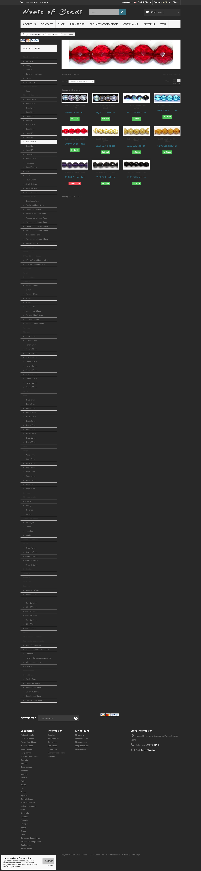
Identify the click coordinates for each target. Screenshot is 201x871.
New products (53, 739)
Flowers (26, 332)
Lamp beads (28, 252)
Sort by (65, 81)
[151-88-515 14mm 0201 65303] (167, 131)
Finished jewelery (30, 57)
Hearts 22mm (30, 438)
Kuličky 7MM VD (32, 692)
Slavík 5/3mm (31, 193)
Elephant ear (28, 671)
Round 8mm (30, 129)
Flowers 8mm (30, 345)
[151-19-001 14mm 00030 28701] (105, 98)
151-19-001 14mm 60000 (167, 106)
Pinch (25, 633)
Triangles (29, 531)
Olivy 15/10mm (31, 611)
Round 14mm (30, 142)
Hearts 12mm (30, 417)
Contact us (126, 2)
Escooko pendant (32, 319)
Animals (26, 328)
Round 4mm (30, 112)
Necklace (29, 61)
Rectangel (29, 510)
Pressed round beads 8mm (36, 222)
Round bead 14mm (32, 235)
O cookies (49, 865)
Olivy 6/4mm (30, 628)
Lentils (28, 535)
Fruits (25, 391)
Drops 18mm (30, 484)
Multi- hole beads (30, 518)
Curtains (28, 666)
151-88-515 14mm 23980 (105, 172)
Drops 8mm (30, 463)
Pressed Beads (29, 197)
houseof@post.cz (148, 750)
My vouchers (80, 749)
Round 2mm (30, 104)
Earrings (28, 66)
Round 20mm (30, 159)
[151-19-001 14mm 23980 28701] (136, 98)
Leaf (25, 446)
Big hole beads (29, 497)
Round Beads (30, 99)
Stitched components (33, 662)
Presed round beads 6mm (35, 214)
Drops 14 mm (30, 476)
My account (82, 730)
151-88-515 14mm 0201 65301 (136, 140)
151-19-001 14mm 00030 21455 (75, 107)
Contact (47, 24)
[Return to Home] (23, 34)
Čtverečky (29, 501)
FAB (27, 171)
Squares (26, 493)
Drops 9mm (30, 468)
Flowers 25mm (31, 383)
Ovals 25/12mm (31, 565)
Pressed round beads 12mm (36, 231)
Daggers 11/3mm (32, 590)
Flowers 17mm (31, 366)
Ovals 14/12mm (31, 556)
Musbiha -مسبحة (31, 82)
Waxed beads (28, 248)
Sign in (176, 2)
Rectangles (29, 523)
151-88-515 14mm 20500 (75, 172)
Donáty (28, 506)
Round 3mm (30, 108)
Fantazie (26, 573)
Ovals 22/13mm (31, 561)
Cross (27, 91)
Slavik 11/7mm (31, 184)
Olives (25, 599)
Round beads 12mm (33, 696)
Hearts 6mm (30, 400)
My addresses (81, 742)
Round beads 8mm (32, 683)
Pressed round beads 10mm (36, 226)
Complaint (130, 24)
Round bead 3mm (32, 201)
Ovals (25, 544)
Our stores (52, 746)
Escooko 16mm (31, 294)
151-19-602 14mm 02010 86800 (105, 140)
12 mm (28, 290)
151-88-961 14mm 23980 (136, 172)
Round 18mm (30, 154)
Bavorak (28, 514)
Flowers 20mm (31, 374)
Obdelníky (27, 569)
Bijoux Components (33, 645)
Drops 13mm (30, 472)
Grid (174, 83)
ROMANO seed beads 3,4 (35, 264)
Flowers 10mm (31, 349)
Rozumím (48, 861)
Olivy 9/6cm (30, 624)
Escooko (26, 281)
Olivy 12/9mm (31, 620)
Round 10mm (30, 133)
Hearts (25, 396)
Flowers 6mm (30, 336)
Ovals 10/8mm (31, 552)
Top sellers (52, 742)
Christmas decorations (32, 637)
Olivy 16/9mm (31, 607)
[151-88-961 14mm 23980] (136, 164)
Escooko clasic (31, 286)
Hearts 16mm (30, 425)
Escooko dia (30, 307)
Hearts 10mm (30, 408)
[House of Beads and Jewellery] (53, 11)
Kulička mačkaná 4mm (34, 205)
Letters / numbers (32, 243)
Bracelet (28, 70)
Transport (77, 24)
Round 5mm (30, 116)
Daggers (26, 586)
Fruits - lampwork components (37, 650)
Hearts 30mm (30, 442)
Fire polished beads (31, 95)
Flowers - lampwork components (38, 658)
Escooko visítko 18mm (34, 324)
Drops (25, 451)
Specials (51, 735)
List (179, 83)
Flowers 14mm (31, 358)
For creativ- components (33, 641)
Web (163, 24)
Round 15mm (30, 146)
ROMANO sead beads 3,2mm (37, 260)
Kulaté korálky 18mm (33, 700)
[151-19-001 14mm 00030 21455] (75, 98)
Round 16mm (30, 150)
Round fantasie (31, 167)
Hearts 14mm (30, 413)
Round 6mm (30, 121)
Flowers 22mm (31, 379)
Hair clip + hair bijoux (33, 74)
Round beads (28, 675)
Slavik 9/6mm (30, 180)
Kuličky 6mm (30, 679)
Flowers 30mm (31, 387)
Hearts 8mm (30, 404)
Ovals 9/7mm (30, 548)
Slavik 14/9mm (31, 188)
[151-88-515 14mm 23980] (105, 164)
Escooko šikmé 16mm (34, 315)
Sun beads (29, 163)
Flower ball (29, 654)
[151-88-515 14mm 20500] (75, 164)
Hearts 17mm (30, 429)
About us (29, 24)
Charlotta (27, 269)
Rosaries (28, 78)
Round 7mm (30, 125)
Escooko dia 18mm (33, 311)
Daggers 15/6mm (32, 594)
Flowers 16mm (31, 362)
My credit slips (81, 739)
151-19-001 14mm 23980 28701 (136, 107)
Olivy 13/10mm (31, 616)
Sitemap (51, 756)
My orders (79, 735)
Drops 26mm (30, 489)
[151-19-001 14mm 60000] (167, 98)
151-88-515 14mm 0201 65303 (167, 140)
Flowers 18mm (31, 370)
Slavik (27, 176)
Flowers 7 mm (31, 341)
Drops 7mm (30, 459)
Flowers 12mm (31, 353)
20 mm (28, 303)
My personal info (82, 746)
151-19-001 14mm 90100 (75, 139)
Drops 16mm (30, 480)
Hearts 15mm (30, 421)
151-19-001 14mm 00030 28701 (105, 107)
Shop (61, 24)
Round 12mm (30, 137)
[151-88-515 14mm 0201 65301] (136, 131)
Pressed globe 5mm (33, 209)
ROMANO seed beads (32, 256)
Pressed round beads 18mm (36, 239)
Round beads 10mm (33, 688)
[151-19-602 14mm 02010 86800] (105, 131)
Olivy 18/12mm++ (32, 603)
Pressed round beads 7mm (36, 218)
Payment (149, 24)
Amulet (26, 273)
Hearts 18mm (30, 434)
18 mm (28, 298)
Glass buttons (29, 277)
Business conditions (104, 24)
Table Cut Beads (30, 87)
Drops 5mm (30, 455)
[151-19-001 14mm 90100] (75, 131)
